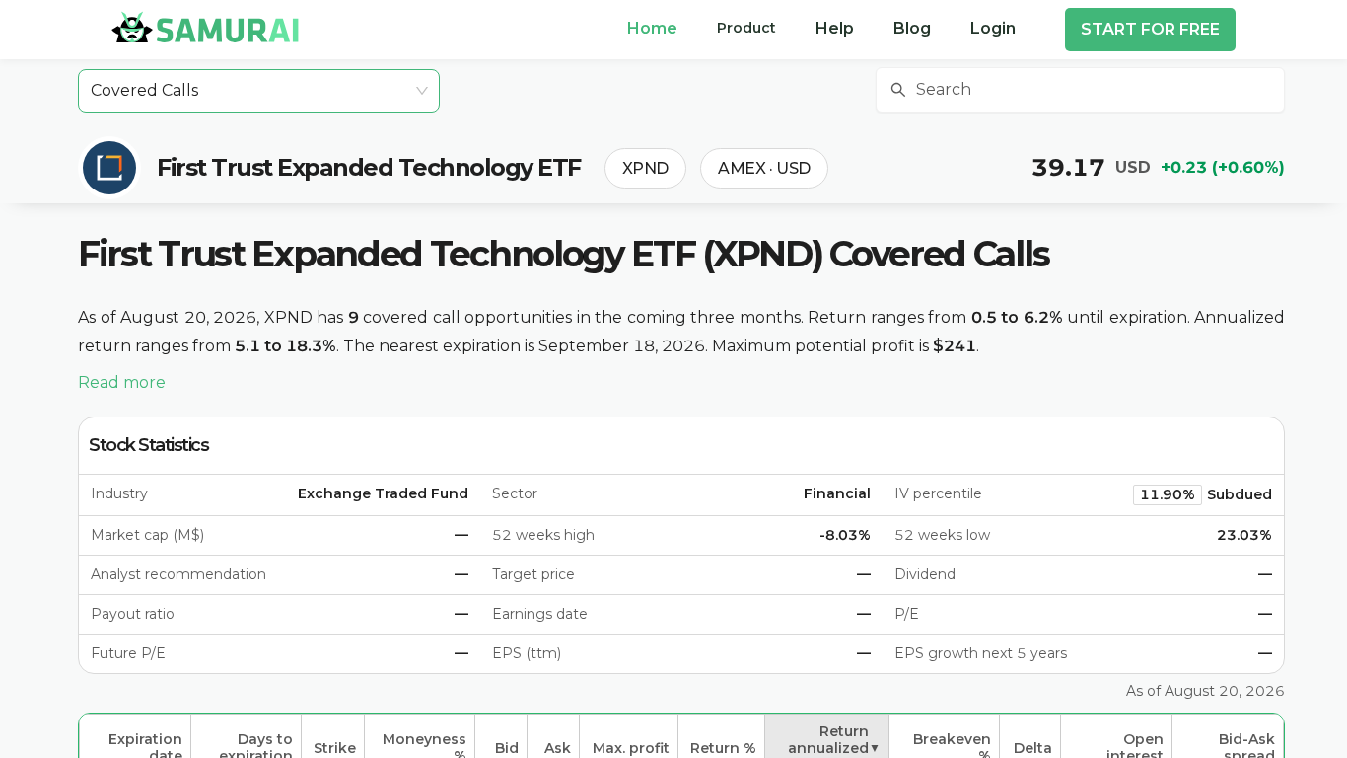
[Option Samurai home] (205, 26)
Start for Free (1150, 29)
